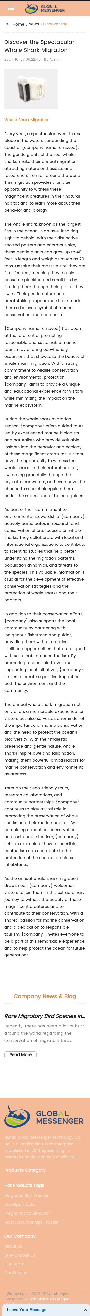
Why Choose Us (20, 1255)
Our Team (14, 1264)
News (33, 24)
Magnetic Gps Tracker (26, 1196)
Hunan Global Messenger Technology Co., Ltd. (37, 1301)
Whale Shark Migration (27, 120)
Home (18, 24)
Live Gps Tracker (20, 1205)
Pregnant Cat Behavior (27, 1213)
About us (13, 1246)
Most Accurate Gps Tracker (31, 1222)
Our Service (16, 1273)
